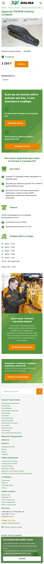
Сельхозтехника (7, 466)
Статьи (4, 488)
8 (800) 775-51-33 (8, 520)
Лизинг (4, 452)
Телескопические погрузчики (11, 433)
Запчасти (5, 440)
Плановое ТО (6, 497)
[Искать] (39, 391)
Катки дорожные (7, 418)
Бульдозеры (6, 413)
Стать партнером (7, 485)
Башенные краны (7, 428)
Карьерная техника (8, 468)
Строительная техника (9, 461)
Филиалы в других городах (13, 527)
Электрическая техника (9, 423)
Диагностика (6, 495)
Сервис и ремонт (9, 491)
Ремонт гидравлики (8, 502)
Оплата (4, 449)
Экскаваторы (6, 406)
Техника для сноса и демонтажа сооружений (17, 473)
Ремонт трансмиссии (9, 504)
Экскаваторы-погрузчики (10, 411)
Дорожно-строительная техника (13, 471)
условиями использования (12, 553)
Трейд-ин (5, 454)
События (4, 483)
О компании (6, 480)
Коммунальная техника (9, 463)
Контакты (6, 508)
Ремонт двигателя (8, 500)
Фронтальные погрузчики (10, 403)
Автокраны (5, 415)
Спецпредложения (8, 447)
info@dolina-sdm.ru (8, 516)
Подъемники (6, 430)
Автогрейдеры (7, 408)
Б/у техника (5, 425)
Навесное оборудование (12, 436)
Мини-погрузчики (7, 420)
